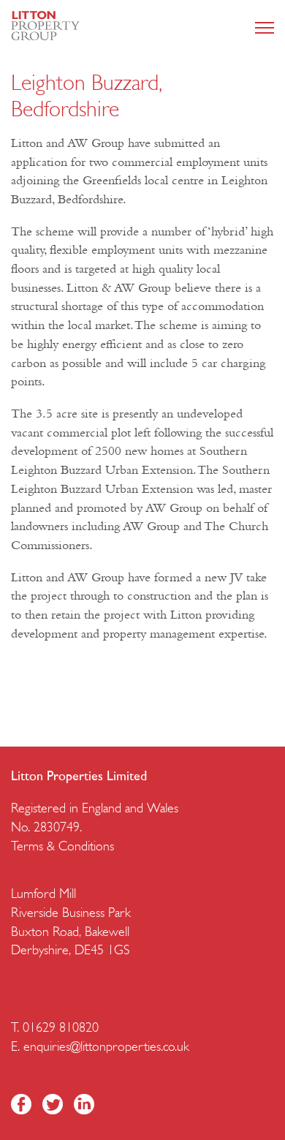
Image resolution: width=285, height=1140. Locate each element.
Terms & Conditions (62, 847)
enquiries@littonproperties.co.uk (106, 1047)
